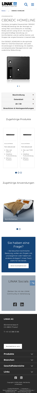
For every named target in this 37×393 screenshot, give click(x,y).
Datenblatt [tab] (18, 99)
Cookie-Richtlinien (13, 388)
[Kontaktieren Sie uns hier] (32, 283)
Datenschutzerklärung (26, 390)
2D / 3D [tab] (18, 104)
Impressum (25, 388)
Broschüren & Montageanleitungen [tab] (18, 108)
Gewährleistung (10, 391)
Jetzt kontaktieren (18, 266)
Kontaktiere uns (13, 346)
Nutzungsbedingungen (10, 390)
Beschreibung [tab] (19, 95)
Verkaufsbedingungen (24, 391)
